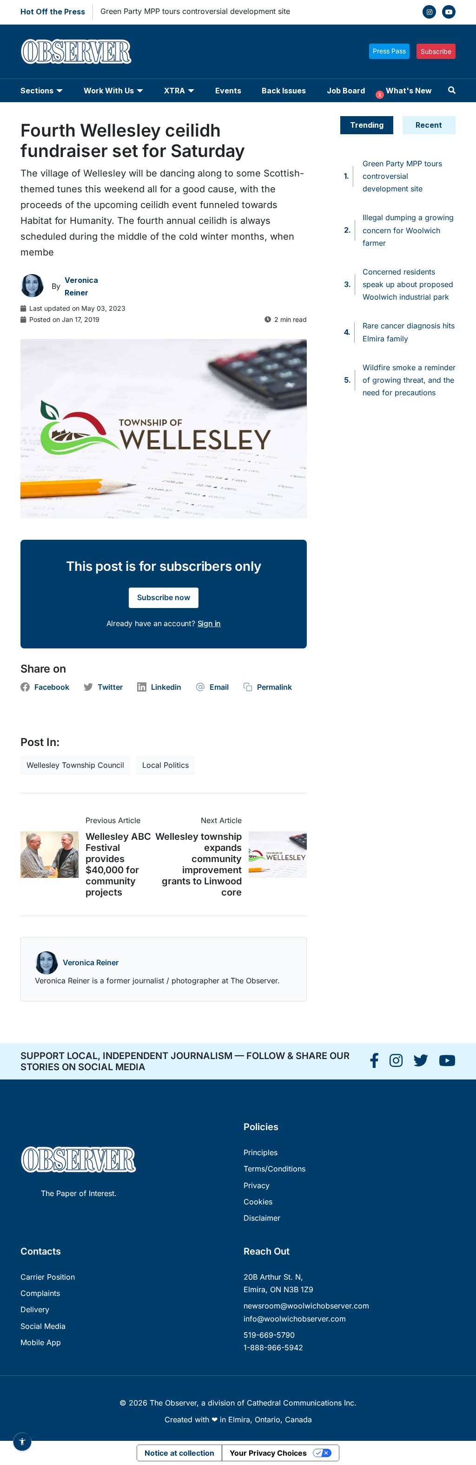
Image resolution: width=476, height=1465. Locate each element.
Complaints (40, 1293)
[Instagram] (429, 12)
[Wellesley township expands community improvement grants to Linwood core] (274, 854)
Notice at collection (179, 1453)
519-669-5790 (269, 1335)
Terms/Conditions (274, 1168)
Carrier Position (47, 1277)
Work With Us (109, 90)
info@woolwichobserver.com (295, 1318)
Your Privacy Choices (268, 1453)
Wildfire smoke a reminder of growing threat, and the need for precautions (409, 380)
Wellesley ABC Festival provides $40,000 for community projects (118, 864)
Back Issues (284, 90)
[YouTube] (449, 12)
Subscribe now (163, 597)
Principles (261, 1152)
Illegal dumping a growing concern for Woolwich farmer (408, 230)
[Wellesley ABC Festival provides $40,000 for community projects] (53, 854)
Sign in (209, 623)
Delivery (34, 1309)
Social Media (43, 1326)
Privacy (257, 1185)
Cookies (258, 1201)
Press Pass (389, 51)
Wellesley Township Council (75, 765)
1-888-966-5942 (273, 1347)
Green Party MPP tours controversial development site (195, 11)
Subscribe (436, 51)
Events (228, 90)
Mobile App (40, 1342)
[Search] (452, 90)
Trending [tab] (366, 125)
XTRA (174, 90)
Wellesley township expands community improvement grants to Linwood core (198, 864)
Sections (36, 90)
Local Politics (165, 765)
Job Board (346, 90)
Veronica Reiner (91, 962)
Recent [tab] (429, 125)
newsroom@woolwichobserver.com (306, 1305)
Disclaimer (262, 1218)
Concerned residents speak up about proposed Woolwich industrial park (408, 284)
